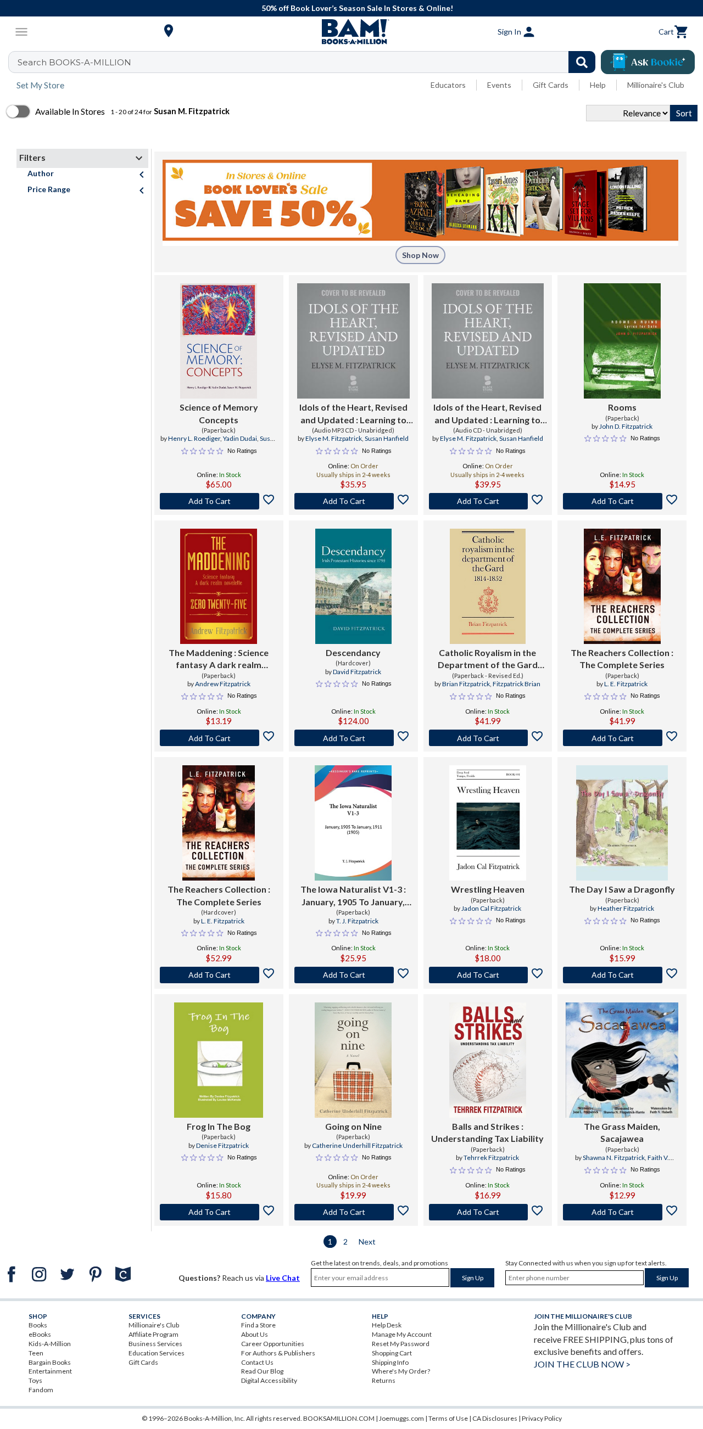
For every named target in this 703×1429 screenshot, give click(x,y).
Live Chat (283, 1277)
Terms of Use (448, 1418)
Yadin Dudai (240, 438)
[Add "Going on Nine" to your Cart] (353, 1212)
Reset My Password (400, 1344)
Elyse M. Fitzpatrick (333, 438)
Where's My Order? (401, 1371)
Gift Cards (550, 84)
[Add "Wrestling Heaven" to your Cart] (488, 975)
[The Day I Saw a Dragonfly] (622, 823)
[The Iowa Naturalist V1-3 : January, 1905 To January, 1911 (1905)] (353, 823)
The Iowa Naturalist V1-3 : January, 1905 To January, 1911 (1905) (353, 896)
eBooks (40, 1334)
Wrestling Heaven (488, 889)
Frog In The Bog (218, 1126)
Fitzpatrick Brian (516, 684)
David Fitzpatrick (357, 672)
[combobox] (309, 62)
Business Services (155, 1344)
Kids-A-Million (50, 1344)
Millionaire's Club (655, 84)
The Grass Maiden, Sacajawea (622, 1132)
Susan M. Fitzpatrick (238, 443)
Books (38, 1325)
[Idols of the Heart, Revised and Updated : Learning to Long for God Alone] (353, 341)
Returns (383, 1380)
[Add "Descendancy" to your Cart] (353, 738)
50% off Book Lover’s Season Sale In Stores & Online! (357, 8)
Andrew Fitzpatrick (222, 684)
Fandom (41, 1390)
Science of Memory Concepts (219, 413)
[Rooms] (622, 341)
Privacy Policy (542, 1418)
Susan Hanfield (387, 438)
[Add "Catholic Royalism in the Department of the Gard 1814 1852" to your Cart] (488, 738)
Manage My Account (402, 1334)
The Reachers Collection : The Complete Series (622, 658)
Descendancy (353, 652)
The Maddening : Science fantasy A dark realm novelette (219, 659)
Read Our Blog (262, 1371)
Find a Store (258, 1325)
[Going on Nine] (353, 1060)
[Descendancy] (353, 586)
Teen (36, 1353)
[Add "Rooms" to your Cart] (622, 501)
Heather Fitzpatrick (626, 908)
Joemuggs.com (401, 1418)
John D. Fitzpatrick (625, 426)
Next (367, 1241)
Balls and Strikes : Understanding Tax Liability (487, 1132)
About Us (254, 1334)
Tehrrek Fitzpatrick (491, 1157)
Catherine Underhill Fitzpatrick (357, 1145)
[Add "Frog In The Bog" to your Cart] (219, 1212)
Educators (448, 84)
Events (499, 84)
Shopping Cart (392, 1353)
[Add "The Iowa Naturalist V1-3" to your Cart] (353, 975)
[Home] (351, 31)
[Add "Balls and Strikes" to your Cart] (488, 1212)
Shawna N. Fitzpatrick (614, 1157)
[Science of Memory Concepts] (218, 341)
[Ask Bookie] (648, 62)
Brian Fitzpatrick (466, 684)
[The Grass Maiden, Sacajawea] (622, 1060)
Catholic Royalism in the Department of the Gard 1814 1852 (488, 659)
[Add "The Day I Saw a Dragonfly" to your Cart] (622, 975)
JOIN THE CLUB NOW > (582, 1364)
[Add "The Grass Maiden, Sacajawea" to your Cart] (622, 1212)
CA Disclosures (494, 1418)
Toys (35, 1380)
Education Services (157, 1353)
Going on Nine (353, 1126)
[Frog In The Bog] (218, 1060)
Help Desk (386, 1325)
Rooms (622, 407)
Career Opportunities (272, 1344)
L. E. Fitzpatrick (626, 684)
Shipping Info (390, 1362)
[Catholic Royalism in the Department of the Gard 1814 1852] (488, 586)
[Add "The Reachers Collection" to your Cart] (622, 738)
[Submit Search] (581, 62)
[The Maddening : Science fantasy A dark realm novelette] (218, 586)
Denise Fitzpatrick (222, 1145)
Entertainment (50, 1371)
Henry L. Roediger (194, 438)
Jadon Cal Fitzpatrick (491, 908)
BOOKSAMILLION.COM (339, 1418)
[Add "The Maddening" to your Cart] (219, 738)
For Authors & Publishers (278, 1353)
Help (598, 84)
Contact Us (257, 1362)
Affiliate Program (153, 1334)
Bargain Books (50, 1362)
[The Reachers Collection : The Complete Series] (622, 586)
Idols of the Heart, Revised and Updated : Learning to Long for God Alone (353, 414)
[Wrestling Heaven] (488, 823)
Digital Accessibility (269, 1380)
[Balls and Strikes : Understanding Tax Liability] (488, 1060)
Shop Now (420, 255)
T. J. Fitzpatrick (357, 921)
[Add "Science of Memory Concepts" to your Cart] (219, 501)
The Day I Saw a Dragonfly (622, 889)
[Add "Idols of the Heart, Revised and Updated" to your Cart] (353, 501)
